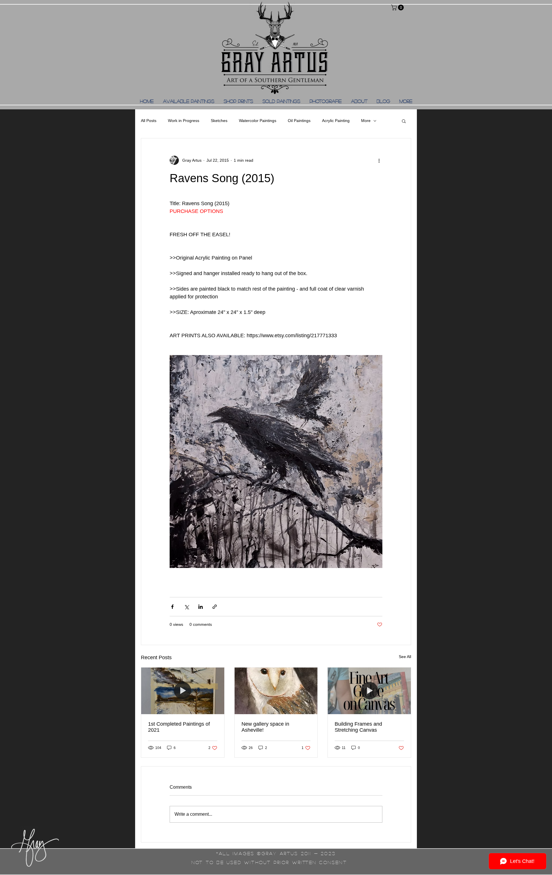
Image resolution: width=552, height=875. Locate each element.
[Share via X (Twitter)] (186, 606)
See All (405, 656)
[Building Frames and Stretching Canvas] (369, 691)
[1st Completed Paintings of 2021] (182, 691)
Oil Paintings (299, 120)
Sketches (219, 120)
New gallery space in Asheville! (265, 727)
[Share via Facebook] (172, 606)
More (366, 120)
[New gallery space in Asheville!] (276, 691)
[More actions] (378, 160)
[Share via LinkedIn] (200, 606)
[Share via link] (214, 606)
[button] (398, 7)
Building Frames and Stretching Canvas (358, 727)
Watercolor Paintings (257, 120)
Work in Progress (183, 120)
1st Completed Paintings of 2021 (179, 727)
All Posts (148, 120)
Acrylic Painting (336, 120)
